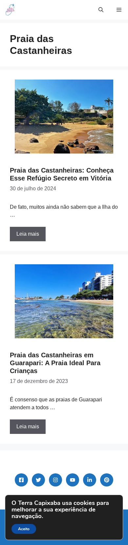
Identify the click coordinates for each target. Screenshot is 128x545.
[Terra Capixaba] (10, 10)
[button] (101, 10)
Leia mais (27, 234)
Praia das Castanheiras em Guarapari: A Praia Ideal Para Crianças (55, 362)
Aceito (24, 529)
